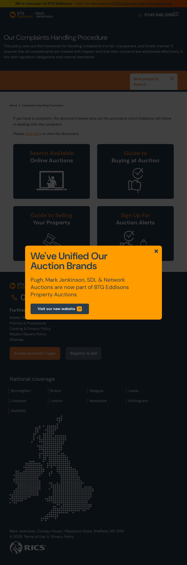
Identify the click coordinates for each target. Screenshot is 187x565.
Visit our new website (56, 308)
